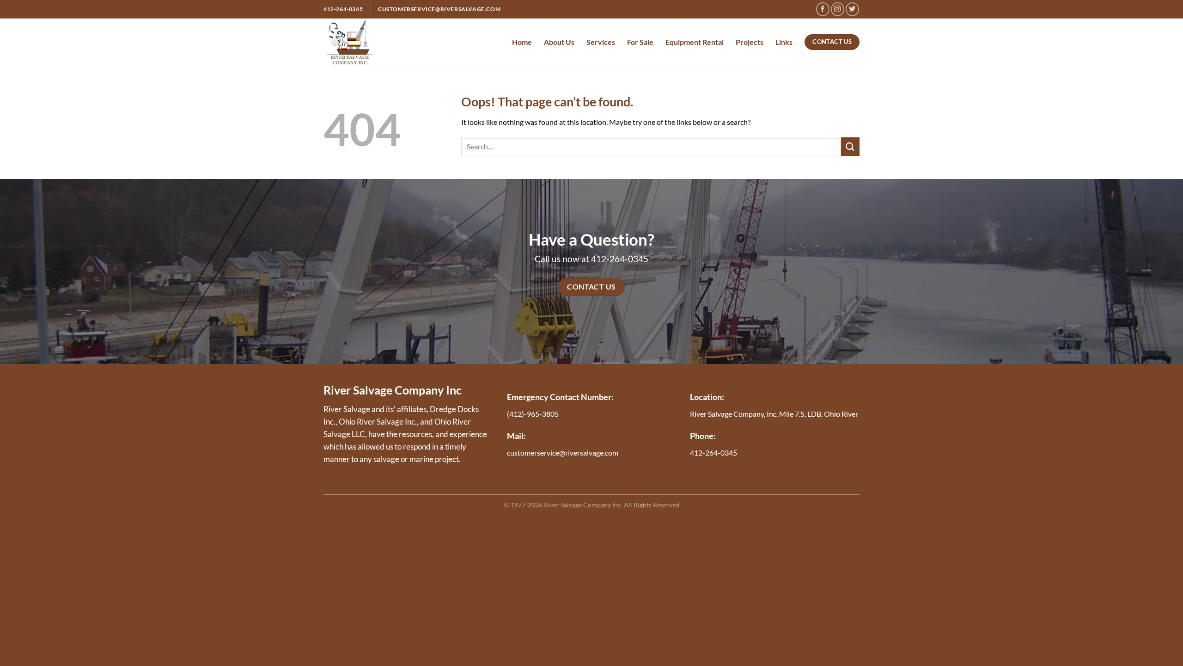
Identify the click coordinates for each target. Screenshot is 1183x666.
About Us (559, 41)
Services (600, 41)
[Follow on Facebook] (822, 9)
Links (784, 41)
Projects (749, 41)
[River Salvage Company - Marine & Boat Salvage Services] (349, 41)
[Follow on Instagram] (837, 9)
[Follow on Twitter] (852, 9)
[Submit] (850, 146)
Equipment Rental (694, 41)
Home (522, 41)
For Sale (640, 41)
